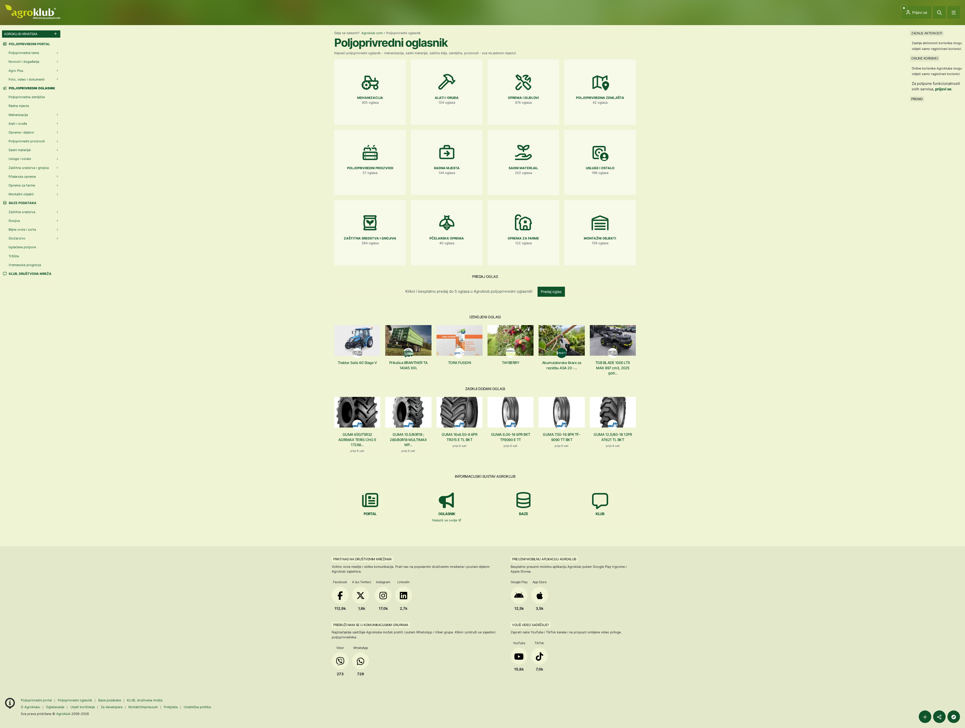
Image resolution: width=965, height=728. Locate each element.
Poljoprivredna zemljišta (27, 97)
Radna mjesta (19, 106)
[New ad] (925, 716)
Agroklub (63, 714)
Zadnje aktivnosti (926, 33)
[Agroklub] (32, 11)
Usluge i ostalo (20, 159)
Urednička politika (197, 707)
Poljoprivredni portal (29, 44)
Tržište (14, 256)
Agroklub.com (372, 33)
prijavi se (943, 89)
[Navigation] (953, 12)
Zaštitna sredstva (22, 212)
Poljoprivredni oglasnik (75, 700)
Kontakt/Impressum (143, 707)
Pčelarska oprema (22, 176)
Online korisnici (924, 58)
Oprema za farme (22, 185)
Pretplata (171, 707)
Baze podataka (22, 203)
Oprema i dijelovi (21, 132)
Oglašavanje (55, 707)
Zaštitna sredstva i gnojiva (29, 168)
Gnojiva (14, 221)
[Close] (939, 12)
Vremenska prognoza (25, 265)
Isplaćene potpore (22, 247)
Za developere (111, 707)
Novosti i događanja (24, 62)
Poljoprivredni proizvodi (27, 141)
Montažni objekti (21, 194)
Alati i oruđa (18, 124)
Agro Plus (16, 71)
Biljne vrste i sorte (22, 229)
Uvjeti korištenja (82, 707)
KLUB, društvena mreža (30, 274)
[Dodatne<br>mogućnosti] (953, 716)
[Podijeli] (939, 716)
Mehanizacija (18, 115)
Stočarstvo (17, 238)
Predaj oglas (551, 291)
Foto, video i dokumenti (26, 79)
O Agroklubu (30, 707)
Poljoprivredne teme (24, 53)
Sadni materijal (20, 150)
